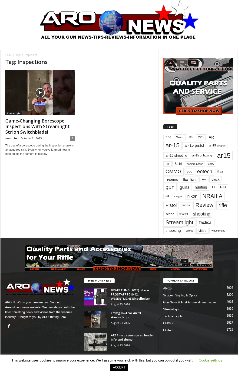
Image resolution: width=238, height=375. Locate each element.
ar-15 (172, 145)
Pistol (171, 205)
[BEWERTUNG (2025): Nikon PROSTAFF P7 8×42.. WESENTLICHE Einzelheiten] (95, 296)
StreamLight (14, 113)
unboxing (173, 230)
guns (185, 187)
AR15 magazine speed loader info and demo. (132, 337)
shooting (201, 213)
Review (204, 205)
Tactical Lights (173, 316)
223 (201, 137)
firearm (221, 171)
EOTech (168, 330)
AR (211, 137)
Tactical (205, 222)
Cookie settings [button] (210, 360)
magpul (178, 196)
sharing (183, 213)
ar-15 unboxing (202, 155)
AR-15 (167, 288)
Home (8, 54)
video (202, 230)
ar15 (224, 155)
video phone (218, 230)
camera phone (195, 164)
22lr (191, 137)
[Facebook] (9, 326)
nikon (192, 196)
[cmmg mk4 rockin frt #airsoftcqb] (95, 319)
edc (189, 171)
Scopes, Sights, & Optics (180, 295)
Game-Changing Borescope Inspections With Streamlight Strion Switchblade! (37, 126)
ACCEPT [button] (119, 367)
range (186, 205)
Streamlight (179, 222)
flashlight (189, 179)
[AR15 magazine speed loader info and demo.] (95, 342)
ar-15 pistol (194, 145)
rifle (222, 205)
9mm (180, 137)
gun (170, 187)
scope (169, 214)
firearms (171, 179)
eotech (204, 171)
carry (211, 164)
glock (216, 179)
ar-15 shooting (176, 155)
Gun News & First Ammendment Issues (190, 302)
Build (178, 164)
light (223, 187)
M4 (167, 196)
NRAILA (212, 196)
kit (213, 187)
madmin (11, 138)
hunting (201, 187)
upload (189, 230)
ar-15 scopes (217, 145)
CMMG (173, 171)
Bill (167, 164)
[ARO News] (119, 19)
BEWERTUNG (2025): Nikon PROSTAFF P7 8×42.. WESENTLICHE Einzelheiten (131, 294)
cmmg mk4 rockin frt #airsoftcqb (126, 315)
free (204, 179)
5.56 (168, 137)
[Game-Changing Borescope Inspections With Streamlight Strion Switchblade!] (40, 92)
